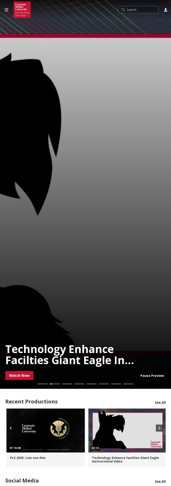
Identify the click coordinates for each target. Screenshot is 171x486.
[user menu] (165, 9)
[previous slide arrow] (10, 428)
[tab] (43, 384)
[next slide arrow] (159, 428)
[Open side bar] (6, 9)
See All (160, 402)
